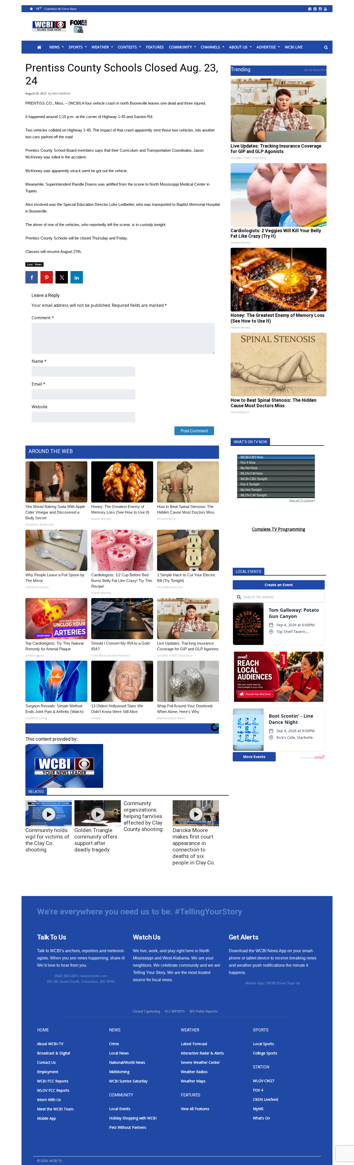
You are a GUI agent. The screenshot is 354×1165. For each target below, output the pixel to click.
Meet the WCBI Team (55, 1108)
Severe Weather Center (200, 1062)
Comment (43, 318)
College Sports (265, 1053)
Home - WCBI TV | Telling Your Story (60, 26)
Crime (114, 1043)
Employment (47, 1071)
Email (38, 384)
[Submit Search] (326, 47)
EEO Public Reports (203, 1011)
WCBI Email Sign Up (283, 983)
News (54, 47)
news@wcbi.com (93, 976)
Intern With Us (49, 1099)
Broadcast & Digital (53, 1053)
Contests (127, 47)
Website (39, 407)
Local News (34, 264)
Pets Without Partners (127, 1127)
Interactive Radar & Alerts (202, 1053)
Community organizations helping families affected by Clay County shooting (143, 816)
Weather (100, 47)
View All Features (195, 1108)
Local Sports (263, 1043)
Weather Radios (194, 1071)
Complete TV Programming (278, 529)
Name (39, 361)
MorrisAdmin (61, 93)
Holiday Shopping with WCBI (133, 1118)
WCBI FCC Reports (52, 1081)
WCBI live (293, 47)
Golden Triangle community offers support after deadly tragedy (95, 840)
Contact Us (46, 1062)
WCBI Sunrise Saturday (128, 1081)
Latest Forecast (194, 1043)
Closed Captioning (146, 1011)
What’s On (261, 1118)
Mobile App (254, 983)
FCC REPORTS (175, 1011)
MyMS (258, 1108)
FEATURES (155, 47)
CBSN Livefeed (265, 1099)
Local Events (119, 1108)
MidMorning (119, 1071)
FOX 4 (258, 1090)
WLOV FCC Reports (53, 1090)
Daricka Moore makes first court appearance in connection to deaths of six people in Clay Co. (194, 846)
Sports (76, 47)
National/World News (127, 1062)
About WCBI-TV (50, 1043)
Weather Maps (193, 1081)
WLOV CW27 (263, 1080)
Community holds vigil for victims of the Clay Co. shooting (47, 840)
